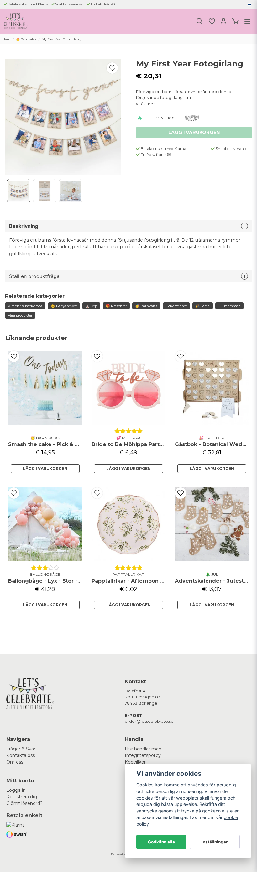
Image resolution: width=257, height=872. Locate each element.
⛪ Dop (91, 306)
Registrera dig (21, 797)
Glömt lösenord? (24, 803)
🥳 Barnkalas (26, 39)
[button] (249, 4)
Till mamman (229, 306)
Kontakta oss (20, 755)
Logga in (16, 790)
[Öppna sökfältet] (200, 21)
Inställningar (215, 841)
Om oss (14, 762)
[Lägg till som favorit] (212, 21)
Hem (6, 39)
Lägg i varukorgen (45, 468)
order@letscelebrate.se (149, 721)
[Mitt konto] (223, 21)
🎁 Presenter (116, 306)
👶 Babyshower (64, 306)
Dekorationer (176, 306)
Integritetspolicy (143, 755)
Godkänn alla (161, 841)
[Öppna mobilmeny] (247, 21)
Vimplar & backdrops (25, 306)
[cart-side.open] (235, 21)
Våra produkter (20, 315)
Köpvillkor (135, 762)
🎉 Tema (202, 306)
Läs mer (147, 104)
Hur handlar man (143, 749)
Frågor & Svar (20, 749)
